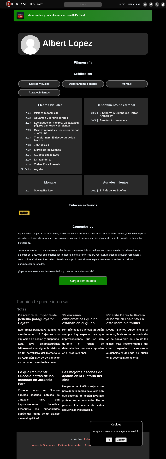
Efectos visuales (39, 83)
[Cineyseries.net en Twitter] (157, 4)
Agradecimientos (39, 92)
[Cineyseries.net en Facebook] (151, 4)
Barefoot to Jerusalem (113, 120)
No (109, 440)
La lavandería (42, 159)
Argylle (38, 169)
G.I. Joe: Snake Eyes (46, 154)
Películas (88, 439)
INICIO (122, 4)
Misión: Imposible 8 (46, 113)
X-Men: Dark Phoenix (47, 164)
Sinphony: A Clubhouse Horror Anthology (119, 114)
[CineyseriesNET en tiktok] (163, 4)
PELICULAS (134, 4)
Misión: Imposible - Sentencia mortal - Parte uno (56, 131)
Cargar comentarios (83, 280)
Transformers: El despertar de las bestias (54, 139)
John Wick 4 (41, 145)
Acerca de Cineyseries (43, 445)
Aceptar (121, 440)
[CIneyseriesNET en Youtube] (145, 4)
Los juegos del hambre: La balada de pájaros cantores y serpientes (56, 124)
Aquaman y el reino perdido (51, 117)
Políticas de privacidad (69, 445)
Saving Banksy (43, 190)
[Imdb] (24, 213)
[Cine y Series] (24, 6)
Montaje (127, 83)
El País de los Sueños (47, 150)
